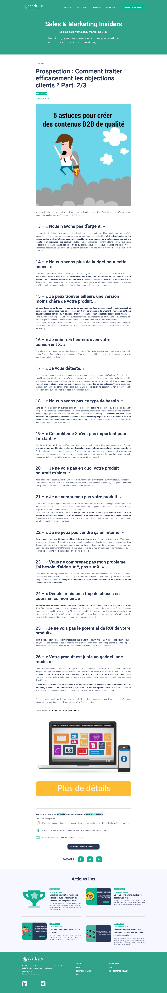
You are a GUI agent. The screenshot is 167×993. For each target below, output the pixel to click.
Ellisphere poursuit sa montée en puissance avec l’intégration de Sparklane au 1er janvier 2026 (64, 898)
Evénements (55, 889)
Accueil (79, 964)
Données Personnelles (118, 971)
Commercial (119, 889)
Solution (67, 7)
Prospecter (41, 93)
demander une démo (133, 7)
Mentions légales (83, 971)
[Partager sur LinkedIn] (99, 859)
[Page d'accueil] (33, 7)
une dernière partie (123, 699)
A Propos (96, 7)
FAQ (110, 967)
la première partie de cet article (69, 212)
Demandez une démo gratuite (83, 847)
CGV (78, 975)
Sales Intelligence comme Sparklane (97, 242)
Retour (41, 64)
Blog (78, 967)
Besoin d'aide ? (114, 964)
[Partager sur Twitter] (90, 859)
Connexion (110, 7)
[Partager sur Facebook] (81, 859)
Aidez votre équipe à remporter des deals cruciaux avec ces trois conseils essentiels (128, 932)
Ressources (82, 7)
